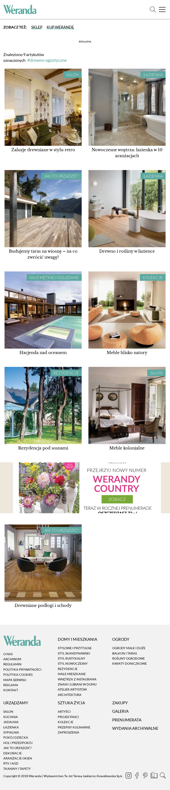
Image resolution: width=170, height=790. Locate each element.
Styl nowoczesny (73, 664)
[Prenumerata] (154, 776)
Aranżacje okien (17, 758)
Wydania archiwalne (135, 728)
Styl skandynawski (74, 653)
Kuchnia (10, 717)
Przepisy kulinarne (74, 727)
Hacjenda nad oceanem (43, 352)
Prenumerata (126, 719)
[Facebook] (137, 776)
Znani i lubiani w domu (77, 684)
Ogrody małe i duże (128, 648)
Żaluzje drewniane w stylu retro (43, 149)
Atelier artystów (72, 689)
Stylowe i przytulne (75, 648)
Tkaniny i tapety (17, 769)
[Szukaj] (153, 10)
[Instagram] (129, 776)
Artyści (64, 712)
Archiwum (12, 659)
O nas (8, 654)
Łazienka (153, 74)
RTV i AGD (10, 763)
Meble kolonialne (127, 448)
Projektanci (68, 717)
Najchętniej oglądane (54, 277)
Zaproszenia (68, 732)
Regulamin (12, 664)
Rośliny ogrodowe (128, 658)
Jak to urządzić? (61, 176)
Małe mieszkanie (72, 674)
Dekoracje (12, 753)
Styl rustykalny (71, 658)
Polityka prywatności (22, 669)
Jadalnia (11, 722)
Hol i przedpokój (18, 743)
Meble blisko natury (127, 352)
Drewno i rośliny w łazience (127, 251)
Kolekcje (153, 277)
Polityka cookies (18, 674)
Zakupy (120, 702)
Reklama (10, 685)
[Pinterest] (145, 776)
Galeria (120, 711)
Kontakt (10, 690)
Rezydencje (66, 372)
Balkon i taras (124, 653)
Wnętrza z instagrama (77, 679)
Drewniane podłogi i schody (43, 605)
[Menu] (162, 9)
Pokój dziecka (15, 738)
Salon (72, 74)
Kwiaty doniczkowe (129, 664)
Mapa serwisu (14, 680)
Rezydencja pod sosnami (43, 448)
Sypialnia (11, 732)
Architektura (69, 695)
